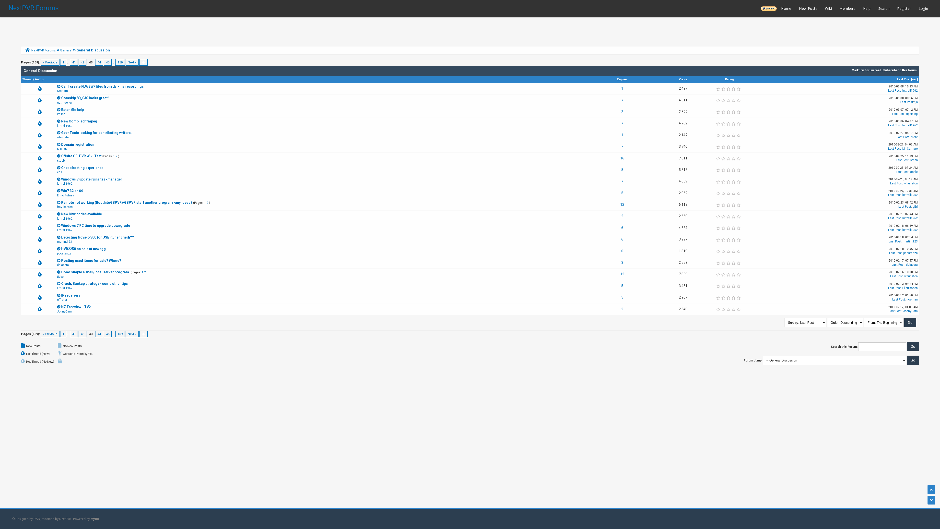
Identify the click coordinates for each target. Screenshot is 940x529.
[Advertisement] (470, 31)
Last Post (903, 79)
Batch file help (72, 110)
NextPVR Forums (34, 8)
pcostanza (64, 253)
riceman (912, 299)
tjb (916, 102)
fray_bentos (65, 207)
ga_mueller (64, 102)
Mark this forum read (866, 70)
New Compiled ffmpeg (79, 121)
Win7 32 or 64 (72, 191)
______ (768, 8)
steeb (61, 160)
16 (622, 158)
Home (786, 8)
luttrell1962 (910, 90)
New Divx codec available (81, 214)
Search (884, 8)
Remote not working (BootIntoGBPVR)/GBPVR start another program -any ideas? (126, 202)
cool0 (914, 172)
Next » (132, 62)
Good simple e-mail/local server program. (95, 272)
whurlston (63, 137)
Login (923, 8)
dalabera (63, 265)
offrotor (62, 299)
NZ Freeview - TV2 (76, 307)
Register (904, 8)
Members (847, 8)
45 (107, 62)
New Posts (808, 8)
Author (40, 79)
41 (74, 62)
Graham (62, 91)
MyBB (95, 519)
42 (82, 62)
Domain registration (77, 144)
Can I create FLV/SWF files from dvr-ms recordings (102, 86)
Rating (729, 79)
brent (914, 137)
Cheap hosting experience (82, 168)
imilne (61, 114)
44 (99, 62)
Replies (622, 79)
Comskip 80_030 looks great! (85, 98)
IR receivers (71, 295)
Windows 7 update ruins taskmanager (91, 179)
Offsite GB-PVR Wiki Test (81, 156)
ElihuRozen (910, 288)
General (66, 50)
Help (867, 8)
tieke (60, 276)
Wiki (828, 8)
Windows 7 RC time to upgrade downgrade (95, 226)
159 (120, 62)
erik (59, 172)
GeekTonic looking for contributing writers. (96, 133)
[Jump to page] (143, 62)
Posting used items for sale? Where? (91, 261)
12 (622, 204)
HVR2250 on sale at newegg (83, 249)
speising (912, 114)
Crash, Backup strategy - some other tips (94, 284)
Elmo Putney (65, 195)
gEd (915, 206)
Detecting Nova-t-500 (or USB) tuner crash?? (97, 237)
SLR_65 (62, 149)
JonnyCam (64, 311)
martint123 (64, 241)
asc (914, 79)
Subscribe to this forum (899, 70)
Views (683, 79)
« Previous (50, 62)
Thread (27, 79)
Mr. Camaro (910, 148)
